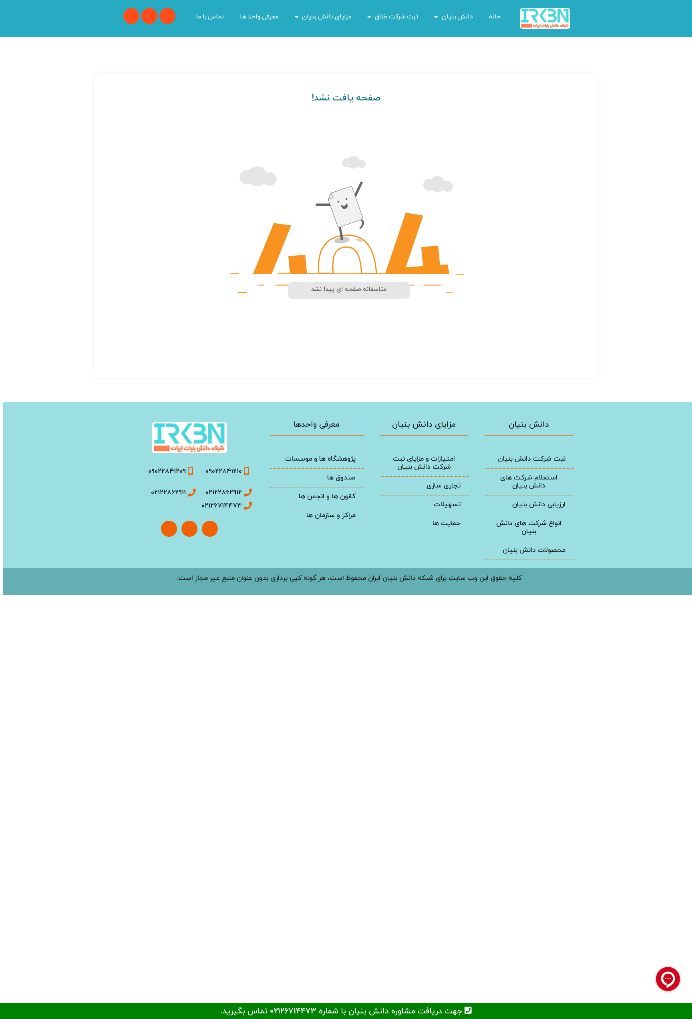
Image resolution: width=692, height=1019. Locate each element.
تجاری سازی (443, 486)
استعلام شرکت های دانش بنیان (528, 482)
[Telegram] (131, 16)
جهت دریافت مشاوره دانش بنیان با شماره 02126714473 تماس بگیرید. (343, 1011)
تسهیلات (447, 505)
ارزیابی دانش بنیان (538, 505)
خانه (495, 16)
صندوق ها (341, 478)
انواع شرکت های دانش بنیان (528, 527)
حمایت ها (446, 523)
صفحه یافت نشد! (346, 98)
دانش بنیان (457, 16)
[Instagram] (169, 529)
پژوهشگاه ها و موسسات (320, 459)
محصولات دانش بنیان (534, 550)
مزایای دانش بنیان (326, 16)
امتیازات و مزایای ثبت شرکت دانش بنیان (424, 463)
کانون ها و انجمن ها (327, 496)
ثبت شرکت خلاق (396, 16)
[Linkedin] (149, 16)
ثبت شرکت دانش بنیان (531, 459)
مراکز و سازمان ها (331, 515)
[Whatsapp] (167, 16)
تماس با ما (210, 16)
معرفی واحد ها (259, 16)
